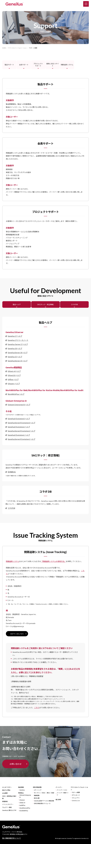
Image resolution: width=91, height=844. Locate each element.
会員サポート (23, 64)
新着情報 (5, 801)
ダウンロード (76, 795)
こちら (36, 707)
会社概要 (5, 793)
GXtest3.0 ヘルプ (14, 375)
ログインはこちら (17, 634)
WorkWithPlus (23, 811)
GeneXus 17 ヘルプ (15, 336)
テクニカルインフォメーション (79, 788)
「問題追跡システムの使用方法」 (53, 561)
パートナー (59, 787)
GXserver (22, 800)
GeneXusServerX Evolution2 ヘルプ (21, 431)
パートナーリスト (62, 790)
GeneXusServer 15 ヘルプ (17, 361)
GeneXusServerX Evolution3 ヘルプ (21, 422)
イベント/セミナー (7, 804)
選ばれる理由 (6, 790)
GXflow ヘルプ (13, 379)
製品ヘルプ (17, 304)
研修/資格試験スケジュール (42, 803)
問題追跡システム (67, 64)
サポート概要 (76, 792)
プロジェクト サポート (38, 64)
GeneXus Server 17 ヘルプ (18, 344)
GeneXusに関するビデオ (9, 810)
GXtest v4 (22, 803)
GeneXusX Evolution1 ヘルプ (19, 435)
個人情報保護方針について (11, 838)
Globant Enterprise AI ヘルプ (19, 404)
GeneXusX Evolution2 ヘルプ (19, 427)
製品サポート (9, 64)
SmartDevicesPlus (24, 808)
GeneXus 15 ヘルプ (15, 356)
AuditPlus (22, 805)
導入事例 (58, 799)
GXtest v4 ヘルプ (14, 371)
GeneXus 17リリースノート (18, 340)
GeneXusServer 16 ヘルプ (17, 352)
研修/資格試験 (37, 787)
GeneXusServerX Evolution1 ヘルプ (21, 439)
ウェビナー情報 (7, 807)
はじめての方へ (7, 787)
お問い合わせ (16, 763)
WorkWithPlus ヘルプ (16, 394)
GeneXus (22, 790)
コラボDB (74, 304)
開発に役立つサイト (52, 64)
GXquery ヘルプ (14, 383)
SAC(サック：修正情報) (45, 304)
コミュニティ (76, 798)
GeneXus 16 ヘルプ (15, 348)
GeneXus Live (76, 800)
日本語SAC (12, 472)
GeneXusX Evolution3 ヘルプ (19, 418)
